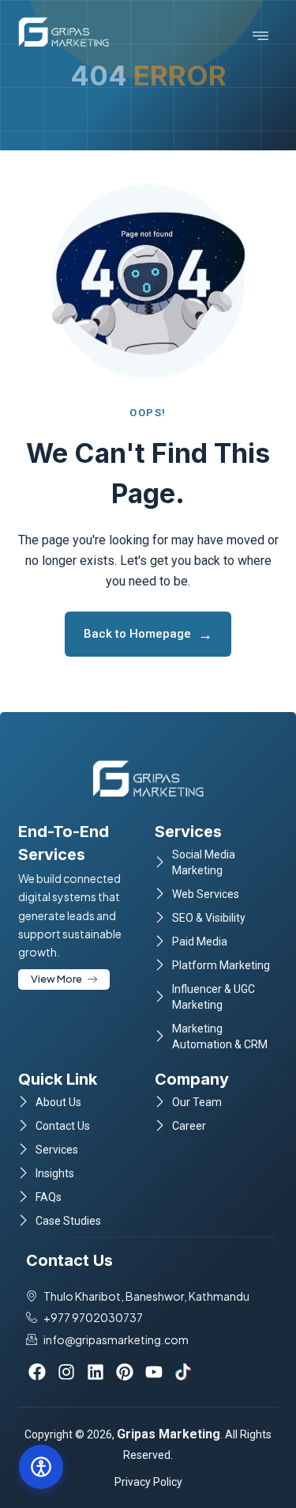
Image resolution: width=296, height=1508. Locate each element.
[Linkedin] (95, 1372)
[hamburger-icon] (261, 36)
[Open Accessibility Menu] (41, 1467)
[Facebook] (37, 1372)
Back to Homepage (148, 634)
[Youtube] (154, 1372)
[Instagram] (66, 1372)
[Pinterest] (125, 1372)
